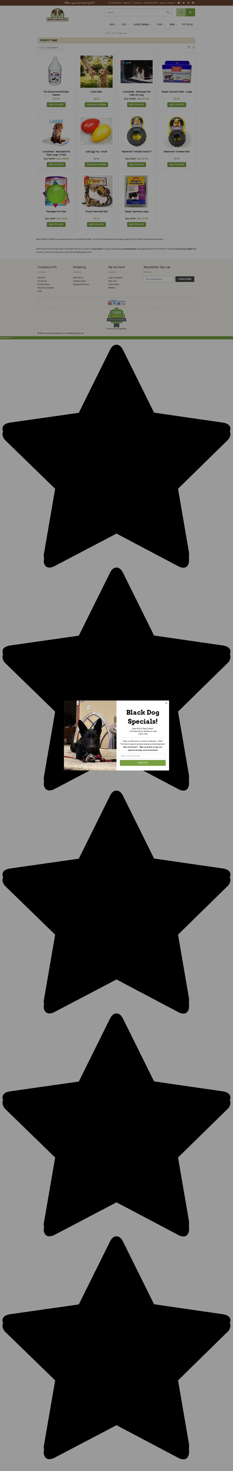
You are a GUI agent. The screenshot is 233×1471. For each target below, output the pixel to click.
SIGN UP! (143, 763)
